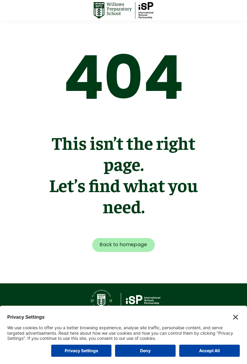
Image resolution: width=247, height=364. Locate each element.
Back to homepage (123, 244)
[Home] (123, 10)
